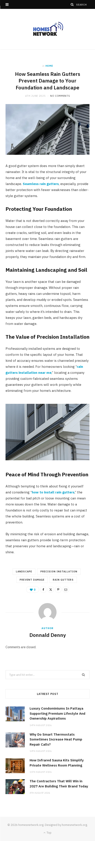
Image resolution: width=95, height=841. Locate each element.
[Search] (72, 4)
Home (49, 65)
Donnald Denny (47, 635)
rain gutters (63, 579)
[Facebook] (43, 589)
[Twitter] (51, 589)
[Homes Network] (47, 29)
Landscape (24, 571)
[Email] (66, 589)
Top (48, 833)
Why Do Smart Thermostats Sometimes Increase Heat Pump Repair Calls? (56, 739)
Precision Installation (58, 571)
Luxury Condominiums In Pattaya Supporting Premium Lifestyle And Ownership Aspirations (57, 713)
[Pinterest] (58, 589)
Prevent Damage (32, 579)
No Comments (60, 95)
